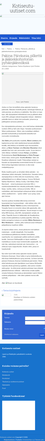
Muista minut (8, 329)
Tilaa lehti (36, 38)
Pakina (20, 66)
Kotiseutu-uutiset (8, 372)
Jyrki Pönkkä (35, 66)
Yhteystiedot (7, 46)
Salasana (7, 322)
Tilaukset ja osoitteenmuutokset (13, 382)
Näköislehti (24, 38)
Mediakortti (6, 375)
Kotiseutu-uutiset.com (7, 437)
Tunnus (7, 317)
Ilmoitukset (6, 378)
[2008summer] (22, 16)
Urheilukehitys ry (28, 440)
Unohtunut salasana (11, 334)
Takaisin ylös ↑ (40, 440)
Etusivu (4, 38)
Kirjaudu (13, 38)
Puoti (4, 388)
